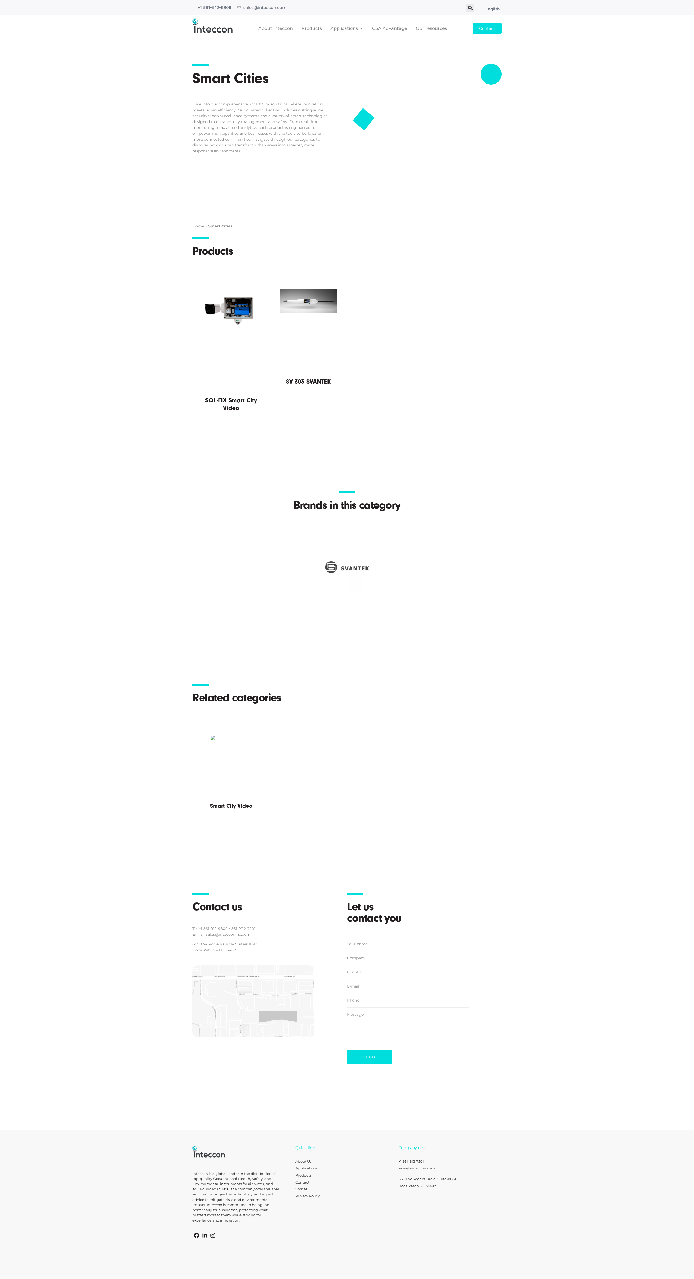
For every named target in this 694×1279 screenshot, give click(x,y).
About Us (303, 1161)
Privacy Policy (307, 1196)
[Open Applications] (361, 28)
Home (198, 226)
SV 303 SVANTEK (308, 381)
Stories (301, 1189)
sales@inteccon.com (265, 7)
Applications (306, 1168)
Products (303, 1175)
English (492, 9)
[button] (470, 8)
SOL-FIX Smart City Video (231, 404)
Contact (302, 1182)
